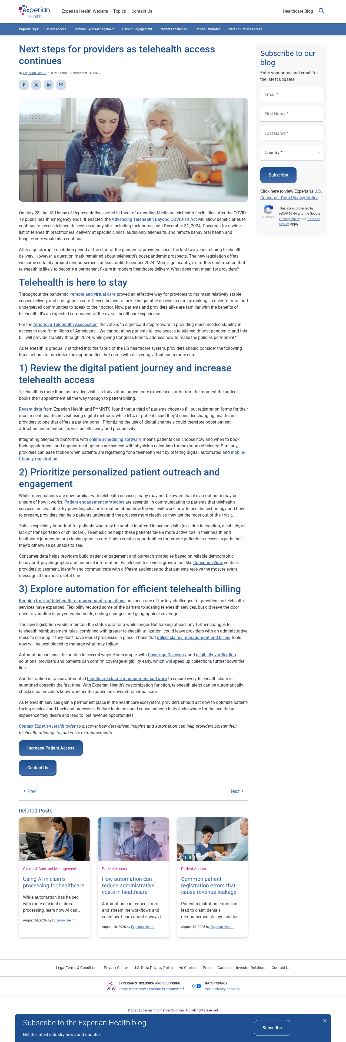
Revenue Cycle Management (94, 29)
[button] (321, 11)
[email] (61, 85)
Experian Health (34, 73)
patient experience (173, 29)
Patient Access (114, 869)
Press (207, 968)
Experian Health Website (85, 11)
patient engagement (137, 29)
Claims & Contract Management (49, 869)
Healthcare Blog (298, 11)
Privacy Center (116, 968)
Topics (119, 11)
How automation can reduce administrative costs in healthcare (128, 885)
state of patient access (245, 29)
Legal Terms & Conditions (77, 968)
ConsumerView (208, 562)
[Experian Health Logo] (35, 11)
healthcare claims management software (127, 678)
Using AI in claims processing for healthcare (53, 882)
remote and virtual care (93, 294)
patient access (55, 29)
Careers (224, 968)
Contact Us (141, 11)
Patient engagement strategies (94, 502)
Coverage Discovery (167, 654)
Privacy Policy (289, 219)
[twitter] (36, 85)
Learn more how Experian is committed (151, 989)
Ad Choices (188, 968)
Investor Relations (251, 968)
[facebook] (24, 85)
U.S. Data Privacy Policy (153, 968)
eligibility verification (216, 654)
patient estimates (207, 29)
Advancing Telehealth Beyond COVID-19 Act (154, 219)
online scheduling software (115, 439)
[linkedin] (49, 85)
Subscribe (278, 175)
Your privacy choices (222, 989)
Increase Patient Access (50, 748)
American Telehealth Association (65, 324)
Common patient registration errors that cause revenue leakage (209, 885)
